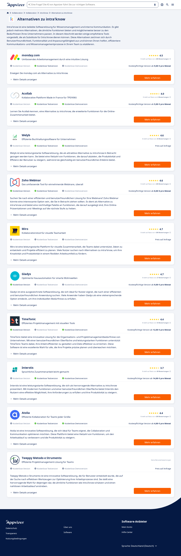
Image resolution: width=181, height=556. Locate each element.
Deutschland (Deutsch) (142, 545)
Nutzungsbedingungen (16, 538)
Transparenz (11, 533)
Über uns (68, 527)
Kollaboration (17, 13)
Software (68, 532)
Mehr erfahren (152, 77)
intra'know (44, 13)
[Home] (8, 13)
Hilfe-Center (127, 532)
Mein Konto (127, 527)
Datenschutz (11, 528)
